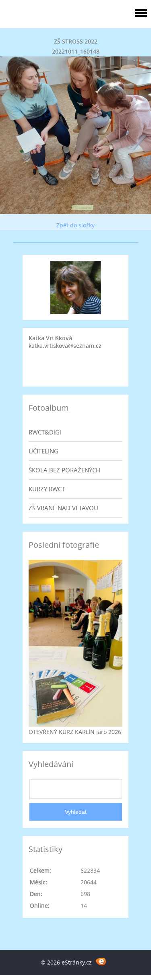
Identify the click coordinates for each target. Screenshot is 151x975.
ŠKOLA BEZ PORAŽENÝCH (64, 470)
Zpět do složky (75, 225)
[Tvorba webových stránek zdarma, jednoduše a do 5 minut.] (101, 961)
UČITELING (43, 451)
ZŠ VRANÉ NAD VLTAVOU (63, 508)
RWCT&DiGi (45, 432)
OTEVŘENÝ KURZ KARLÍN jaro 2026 (75, 732)
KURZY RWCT (47, 489)
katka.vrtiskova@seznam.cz (65, 345)
